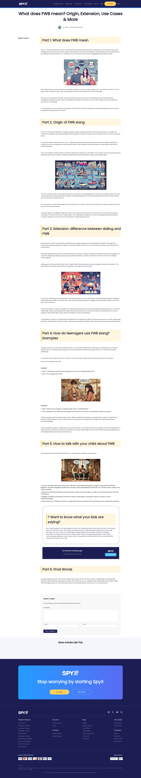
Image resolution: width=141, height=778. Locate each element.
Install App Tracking (23, 736)
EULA (50, 772)
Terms (46, 772)
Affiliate (67, 772)
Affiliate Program (57, 733)
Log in (54, 725)
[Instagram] (121, 712)
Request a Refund (92, 772)
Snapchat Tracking (23, 728)
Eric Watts (65, 27)
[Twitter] (113, 712)
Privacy (53, 772)
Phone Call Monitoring (24, 741)
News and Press (118, 739)
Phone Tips (86, 739)
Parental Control (87, 725)
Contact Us (117, 736)
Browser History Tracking (25, 739)
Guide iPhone (117, 723)
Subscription (83, 772)
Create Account (57, 723)
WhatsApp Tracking (23, 731)
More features (22, 746)
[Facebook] (108, 712)
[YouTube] (117, 712)
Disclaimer (76, 772)
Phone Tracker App (23, 744)
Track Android (86, 731)
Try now (110, 4)
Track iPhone (86, 728)
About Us (116, 733)
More (31, 769)
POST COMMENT (50, 631)
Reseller (71, 772)
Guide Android (118, 725)
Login (101, 4)
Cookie (62, 772)
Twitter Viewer (22, 733)
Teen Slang (86, 736)
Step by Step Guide (88, 733)
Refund (58, 772)
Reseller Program (57, 736)
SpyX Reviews (118, 741)
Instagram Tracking (23, 725)
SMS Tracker (21, 723)
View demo (82, 692)
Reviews (85, 723)
